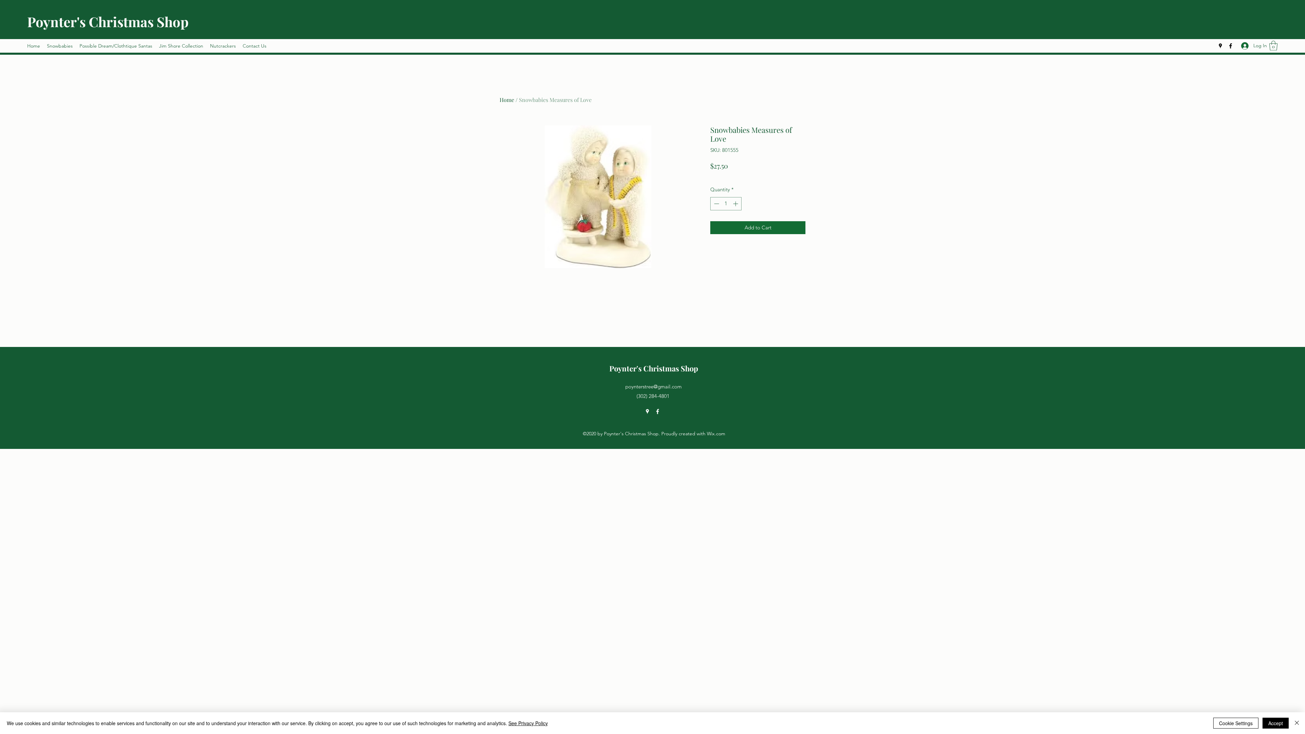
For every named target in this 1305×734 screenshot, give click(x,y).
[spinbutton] (726, 203)
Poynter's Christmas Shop (108, 22)
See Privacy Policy (528, 723)
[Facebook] (1230, 45)
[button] (1273, 46)
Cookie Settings (1236, 723)
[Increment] (736, 203)
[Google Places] (1220, 45)
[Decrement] (715, 203)
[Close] (1297, 723)
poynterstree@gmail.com (653, 386)
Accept (1275, 723)
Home (507, 99)
